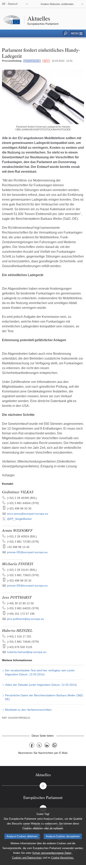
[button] (76, 33)
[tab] (43, 774)
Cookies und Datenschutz (27, 857)
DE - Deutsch (10, 3)
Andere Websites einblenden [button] (57, 4)
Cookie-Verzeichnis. (62, 857)
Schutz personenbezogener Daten (51, 852)
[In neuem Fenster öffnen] (43, 96)
